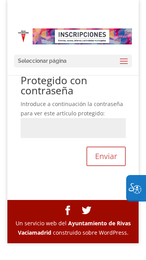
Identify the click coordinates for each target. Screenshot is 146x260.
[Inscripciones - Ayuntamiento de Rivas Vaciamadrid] (73, 36)
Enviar (106, 156)
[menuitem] (67, 211)
